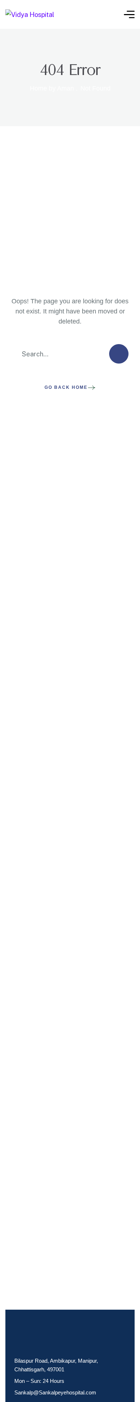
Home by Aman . (54, 88)
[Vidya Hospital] (29, 14)
